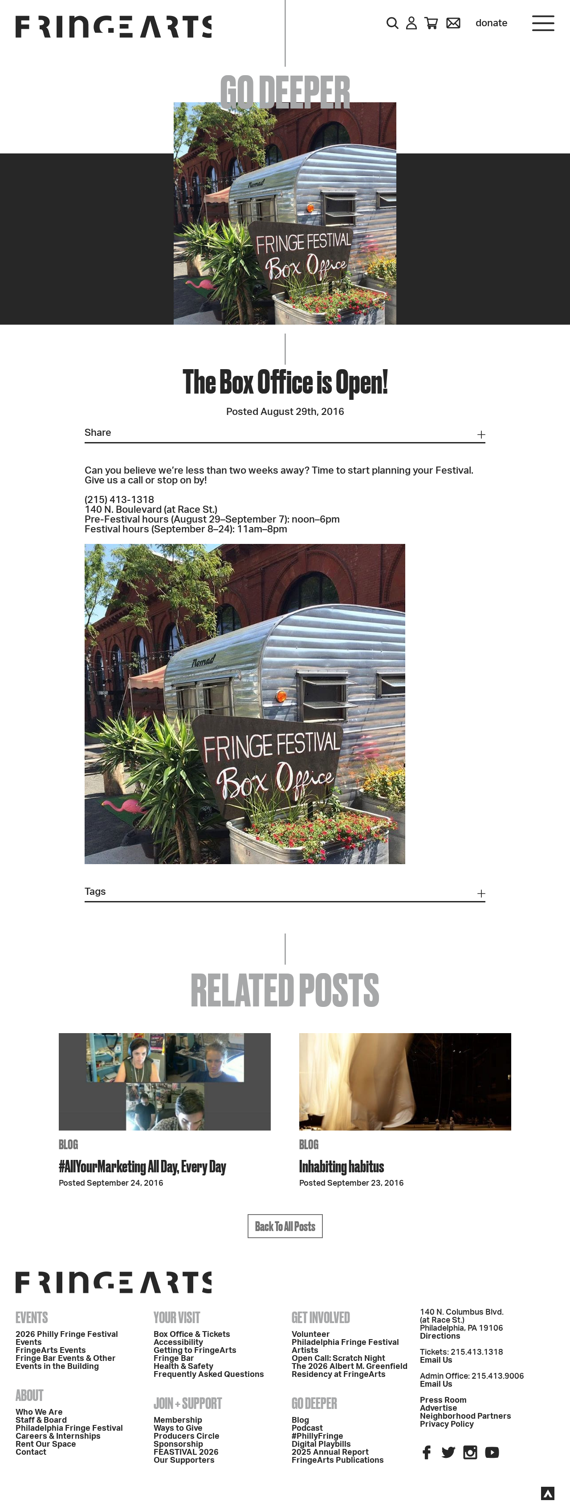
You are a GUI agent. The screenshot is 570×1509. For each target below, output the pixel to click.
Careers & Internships (58, 1437)
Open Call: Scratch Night (338, 1359)
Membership (178, 1420)
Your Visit (177, 1317)
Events (32, 1317)
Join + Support (188, 1403)
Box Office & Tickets (192, 1335)
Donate (492, 23)
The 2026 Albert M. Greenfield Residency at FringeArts (349, 1371)
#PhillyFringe (317, 1437)
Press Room (443, 1400)
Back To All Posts (285, 1226)
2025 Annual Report (330, 1453)
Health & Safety (183, 1367)
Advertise (438, 1408)
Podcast (307, 1428)
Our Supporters (184, 1461)
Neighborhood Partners (465, 1416)
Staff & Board (41, 1420)
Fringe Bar (174, 1359)
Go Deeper (314, 1403)
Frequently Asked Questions (209, 1375)
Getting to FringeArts (195, 1351)
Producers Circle (187, 1437)
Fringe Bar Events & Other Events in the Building (66, 1363)
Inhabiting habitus (341, 1165)
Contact (31, 1453)
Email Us (436, 1360)
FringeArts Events (51, 1351)
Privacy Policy (447, 1424)
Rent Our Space (46, 1445)
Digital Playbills (321, 1445)
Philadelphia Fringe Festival (69, 1428)
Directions (440, 1336)
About (30, 1395)
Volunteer (311, 1335)
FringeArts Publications (338, 1461)
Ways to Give (178, 1428)
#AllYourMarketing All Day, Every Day (142, 1165)
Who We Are (39, 1412)
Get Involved (321, 1317)
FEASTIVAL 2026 (186, 1453)
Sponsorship (178, 1445)
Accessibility (178, 1343)
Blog (300, 1420)
